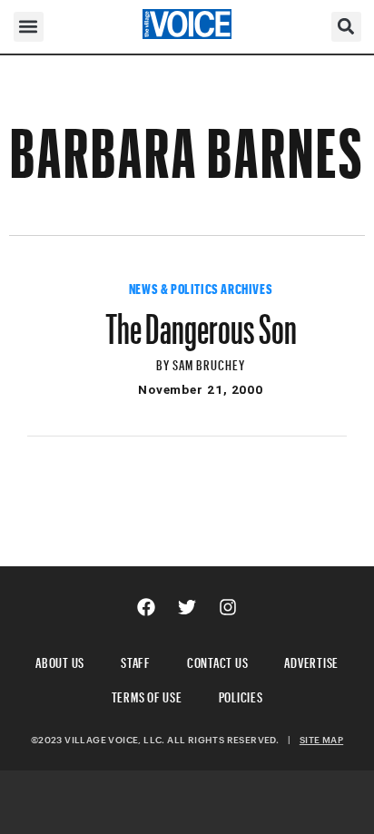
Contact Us (218, 660)
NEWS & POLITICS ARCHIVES (200, 287)
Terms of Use (147, 694)
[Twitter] (187, 607)
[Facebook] (146, 607)
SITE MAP (321, 739)
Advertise (311, 660)
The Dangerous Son (201, 320)
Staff (136, 660)
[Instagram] (228, 607)
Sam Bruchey (209, 362)
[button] (29, 27)
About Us (59, 660)
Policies (241, 694)
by (164, 362)
